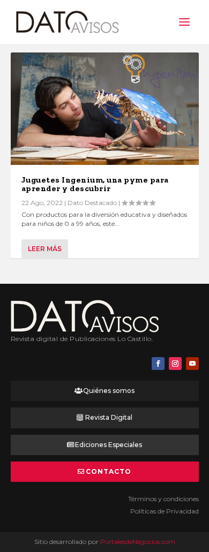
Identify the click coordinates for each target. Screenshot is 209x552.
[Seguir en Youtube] (192, 363)
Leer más (45, 249)
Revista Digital (108, 417)
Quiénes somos (109, 391)
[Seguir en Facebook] (158, 363)
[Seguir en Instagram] (175, 363)
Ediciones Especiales (108, 445)
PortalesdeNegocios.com (137, 542)
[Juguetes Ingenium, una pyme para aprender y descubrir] (105, 108)
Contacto (108, 471)
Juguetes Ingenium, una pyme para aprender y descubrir (95, 184)
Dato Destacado (92, 203)
